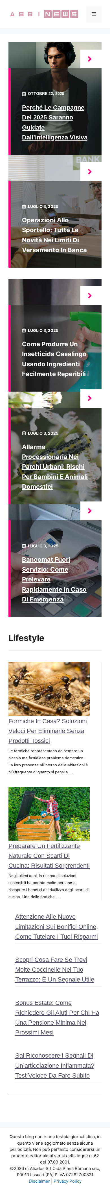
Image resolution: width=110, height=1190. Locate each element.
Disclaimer (39, 1181)
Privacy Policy (68, 1181)
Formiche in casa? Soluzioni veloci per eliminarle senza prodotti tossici (47, 731)
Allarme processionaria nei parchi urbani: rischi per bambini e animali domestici (55, 466)
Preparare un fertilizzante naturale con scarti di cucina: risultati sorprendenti (49, 855)
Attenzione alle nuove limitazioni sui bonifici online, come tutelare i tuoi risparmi (56, 926)
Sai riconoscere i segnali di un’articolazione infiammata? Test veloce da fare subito (54, 1065)
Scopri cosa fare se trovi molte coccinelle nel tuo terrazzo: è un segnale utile (54, 969)
